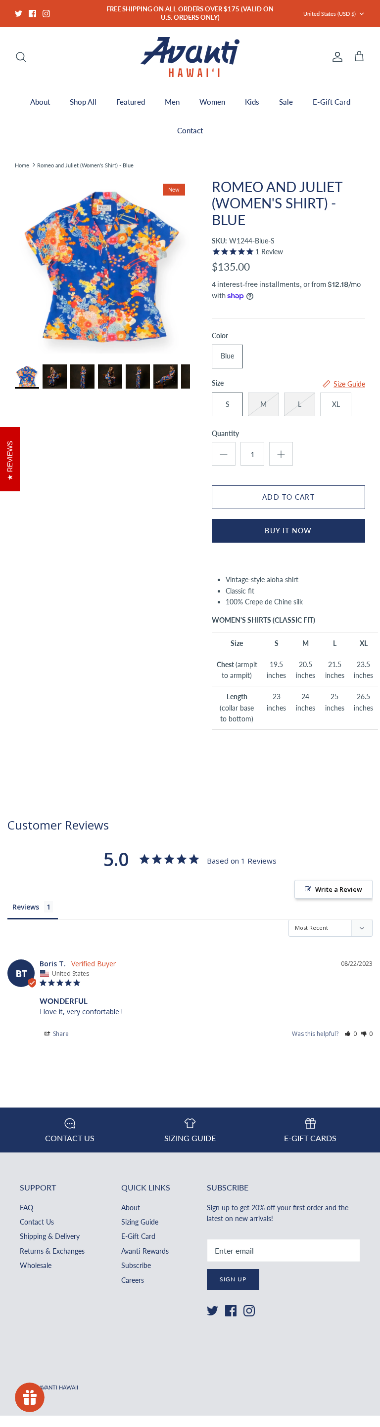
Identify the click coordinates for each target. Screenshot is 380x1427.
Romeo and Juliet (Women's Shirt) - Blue (85, 164)
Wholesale (35, 1265)
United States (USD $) (329, 13)
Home (22, 164)
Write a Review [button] (338, 889)
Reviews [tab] (25, 907)
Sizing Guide (139, 1222)
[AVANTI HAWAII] (190, 57)
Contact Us (37, 1222)
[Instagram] (46, 13)
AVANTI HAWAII (58, 1387)
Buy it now (288, 530)
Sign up (233, 1279)
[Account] (335, 57)
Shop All (83, 101)
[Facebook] (32, 13)
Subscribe (136, 1265)
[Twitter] (18, 13)
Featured (130, 101)
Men (172, 101)
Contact (190, 130)
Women (212, 101)
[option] (102, 266)
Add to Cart (288, 497)
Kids (252, 101)
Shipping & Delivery (50, 1236)
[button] (350, 1034)
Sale (286, 101)
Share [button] (60, 1034)
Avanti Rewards (145, 1251)
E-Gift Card (331, 101)
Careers (132, 1280)
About (40, 101)
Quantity (225, 433)
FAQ (26, 1207)
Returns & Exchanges (52, 1251)
